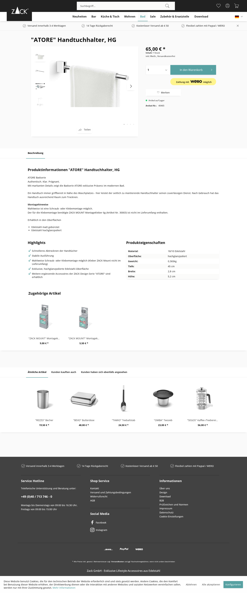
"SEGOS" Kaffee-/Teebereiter (203, 420)
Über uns (164, 488)
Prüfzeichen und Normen (173, 504)
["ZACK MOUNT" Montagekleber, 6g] (84, 316)
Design (163, 492)
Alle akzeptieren (211, 584)
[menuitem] (126, 6)
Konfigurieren (233, 584)
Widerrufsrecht (98, 496)
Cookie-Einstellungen (171, 516)
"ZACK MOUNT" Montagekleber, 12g (45, 338)
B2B (161, 500)
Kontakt (94, 488)
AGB (92, 500)
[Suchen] (167, 6)
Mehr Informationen (64, 587)
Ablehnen (191, 584)
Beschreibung (35, 153)
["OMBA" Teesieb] (163, 398)
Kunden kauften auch (63, 372)
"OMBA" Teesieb (163, 420)
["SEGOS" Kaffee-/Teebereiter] (203, 398)
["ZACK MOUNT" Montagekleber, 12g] (44, 316)
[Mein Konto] (227, 5)
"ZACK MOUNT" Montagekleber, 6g (84, 338)
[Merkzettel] (218, 5)
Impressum (165, 508)
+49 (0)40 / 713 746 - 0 (36, 497)
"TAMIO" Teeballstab (123, 420)
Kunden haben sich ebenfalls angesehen (104, 372)
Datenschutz (166, 512)
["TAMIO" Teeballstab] (123, 398)
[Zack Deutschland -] (19, 10)
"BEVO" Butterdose (83, 420)
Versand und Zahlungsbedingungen (110, 492)
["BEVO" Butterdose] (84, 398)
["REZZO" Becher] (44, 398)
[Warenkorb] (236, 5)
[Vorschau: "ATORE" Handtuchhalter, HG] (40, 56)
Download (165, 496)
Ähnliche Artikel (37, 372)
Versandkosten (117, 561)
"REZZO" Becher (44, 420)
